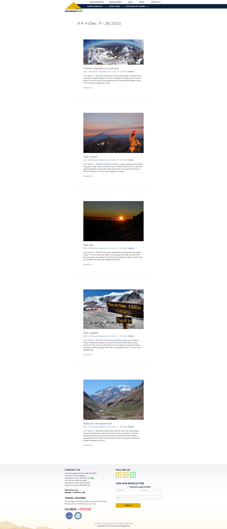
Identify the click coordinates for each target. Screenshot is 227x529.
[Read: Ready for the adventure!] (113, 400)
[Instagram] (125, 475)
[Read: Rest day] (113, 221)
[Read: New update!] (113, 309)
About (141, 2)
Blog (130, 2)
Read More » (88, 88)
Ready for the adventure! (97, 423)
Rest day (88, 245)
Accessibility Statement (123, 524)
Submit (128, 505)
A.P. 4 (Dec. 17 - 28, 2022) (117, 72)
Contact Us (155, 2)
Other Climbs (114, 6)
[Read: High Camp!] (113, 133)
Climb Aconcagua (94, 6)
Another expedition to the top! (101, 68)
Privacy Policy (107, 524)
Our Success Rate (97, 2)
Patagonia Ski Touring (135, 6)
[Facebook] (118, 475)
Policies (97, 524)
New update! (90, 332)
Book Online (92, 11)
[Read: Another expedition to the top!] (113, 52)
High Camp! (90, 156)
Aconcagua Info (115, 2)
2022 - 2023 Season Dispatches (95, 72)
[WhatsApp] (132, 475)
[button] (122, 2)
